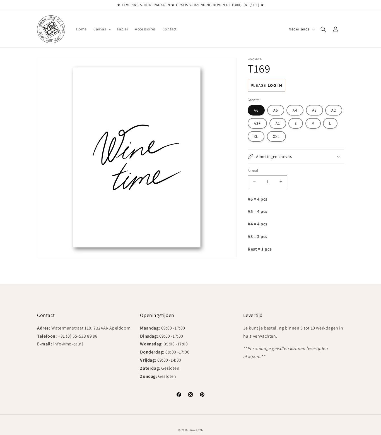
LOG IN (275, 85)
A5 (275, 110)
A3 (314, 110)
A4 (295, 110)
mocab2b (196, 430)
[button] (102, 29)
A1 (278, 123)
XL (256, 136)
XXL (276, 136)
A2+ (257, 123)
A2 (333, 110)
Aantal (253, 170)
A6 (256, 110)
